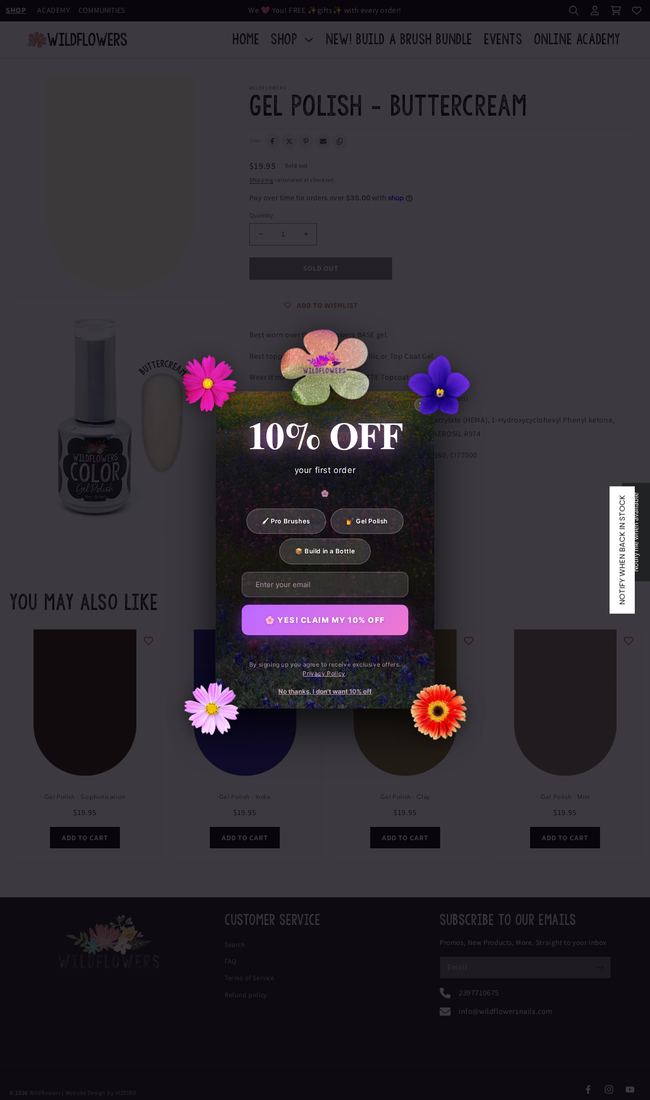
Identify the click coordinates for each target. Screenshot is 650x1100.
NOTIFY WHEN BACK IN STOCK (622, 550)
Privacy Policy (324, 673)
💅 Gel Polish (367, 521)
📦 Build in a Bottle (325, 551)
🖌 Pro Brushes (286, 521)
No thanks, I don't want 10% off (325, 691)
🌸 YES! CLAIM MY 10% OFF (325, 620)
